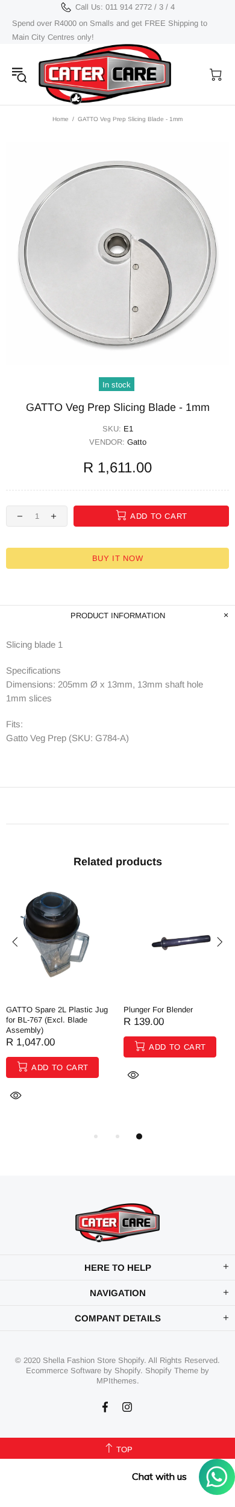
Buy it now (117, 558)
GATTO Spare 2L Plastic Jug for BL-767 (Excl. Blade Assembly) (57, 1020)
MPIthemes (116, 1380)
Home (60, 119)
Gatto (136, 441)
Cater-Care (105, 74)
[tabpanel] (59, 1009)
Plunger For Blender (158, 1009)
